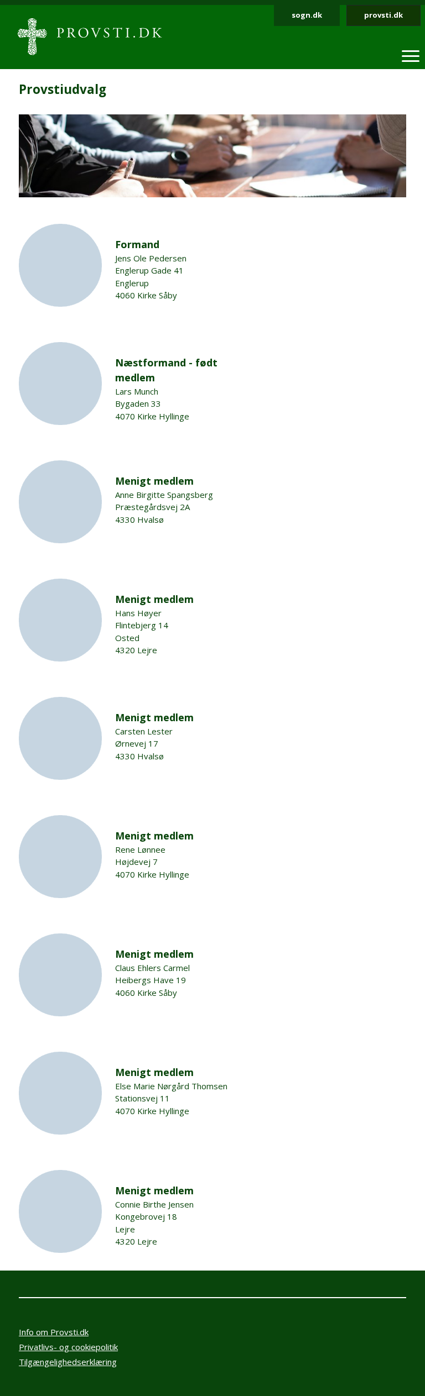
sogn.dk (307, 15)
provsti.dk (383, 15)
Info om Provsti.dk (54, 1331)
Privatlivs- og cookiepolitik (68, 1346)
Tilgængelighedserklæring (68, 1361)
